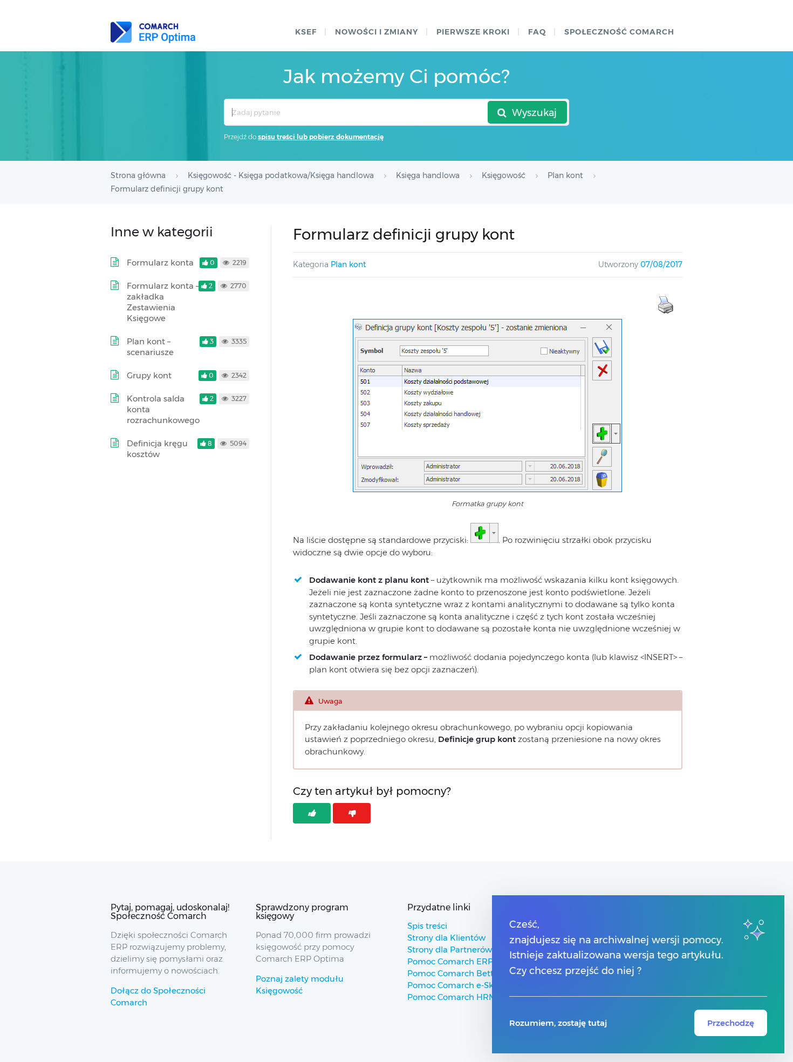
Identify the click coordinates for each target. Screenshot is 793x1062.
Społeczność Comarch (619, 32)
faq (537, 32)
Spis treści (427, 926)
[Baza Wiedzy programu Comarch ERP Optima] (153, 32)
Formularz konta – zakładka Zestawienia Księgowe (163, 302)
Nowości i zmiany (376, 32)
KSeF (306, 32)
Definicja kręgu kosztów (157, 448)
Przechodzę (730, 1023)
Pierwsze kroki (473, 32)
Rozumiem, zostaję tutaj (558, 1023)
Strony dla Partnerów (449, 949)
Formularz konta (160, 262)
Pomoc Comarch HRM (451, 997)
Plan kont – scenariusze (150, 346)
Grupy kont (149, 375)
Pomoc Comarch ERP (450, 961)
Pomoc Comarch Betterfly (459, 973)
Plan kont (348, 264)
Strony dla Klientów (446, 937)
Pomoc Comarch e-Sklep (456, 985)
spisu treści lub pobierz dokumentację (321, 137)
